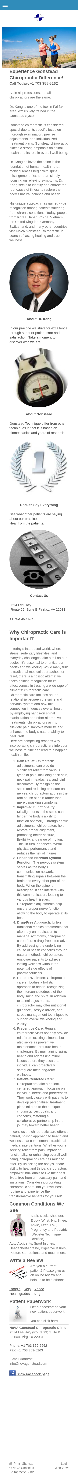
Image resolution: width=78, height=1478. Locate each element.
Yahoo (39, 1289)
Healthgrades (19, 1294)
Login (65, 1463)
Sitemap (27, 1463)
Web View (62, 1467)
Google (14, 1289)
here (54, 1321)
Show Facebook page (32, 1374)
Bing (37, 1294)
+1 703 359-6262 (44, 83)
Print (17, 1463)
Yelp (27, 1289)
